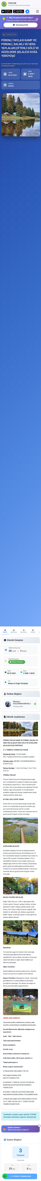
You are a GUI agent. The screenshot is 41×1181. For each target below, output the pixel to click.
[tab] (5, 631)
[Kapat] (37, 19)
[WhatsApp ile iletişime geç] (5, 1176)
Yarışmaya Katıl (22, 25)
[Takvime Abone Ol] (27, 11)
